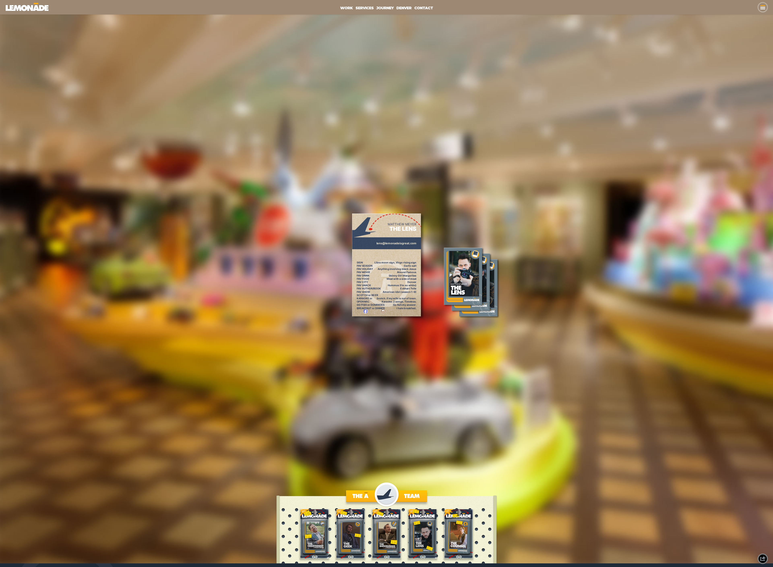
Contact (423, 8)
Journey (385, 8)
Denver (403, 8)
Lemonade (13, 4)
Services (364, 8)
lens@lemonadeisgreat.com (396, 243)
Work (346, 8)
